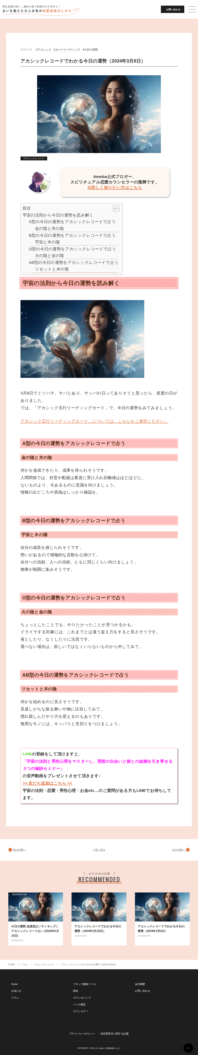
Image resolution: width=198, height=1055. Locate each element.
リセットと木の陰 (52, 269)
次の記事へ (178, 849)
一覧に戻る (99, 849)
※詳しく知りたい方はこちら (114, 187)
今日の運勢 (91, 49)
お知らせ (16, 990)
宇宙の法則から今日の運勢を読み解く (58, 215)
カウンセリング (82, 997)
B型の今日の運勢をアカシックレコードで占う (72, 235)
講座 (75, 990)
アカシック (44, 49)
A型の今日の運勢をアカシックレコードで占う (72, 221)
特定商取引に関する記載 (115, 1033)
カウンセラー (80, 1011)
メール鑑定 (79, 1004)
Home (14, 984)
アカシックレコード (33, 158)
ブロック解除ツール (84, 984)
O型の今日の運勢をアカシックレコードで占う (72, 249)
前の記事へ (19, 849)
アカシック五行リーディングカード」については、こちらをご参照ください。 (94, 421)
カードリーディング (67, 49)
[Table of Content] (116, 208)
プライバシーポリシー (82, 1033)
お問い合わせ (173, 9)
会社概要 (140, 984)
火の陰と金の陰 (49, 255)
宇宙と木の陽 (47, 242)
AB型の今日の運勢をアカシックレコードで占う (74, 262)
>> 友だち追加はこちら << (47, 783)
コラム (15, 997)
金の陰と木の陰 (49, 228)
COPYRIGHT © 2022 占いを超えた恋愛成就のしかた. (99, 1048)
